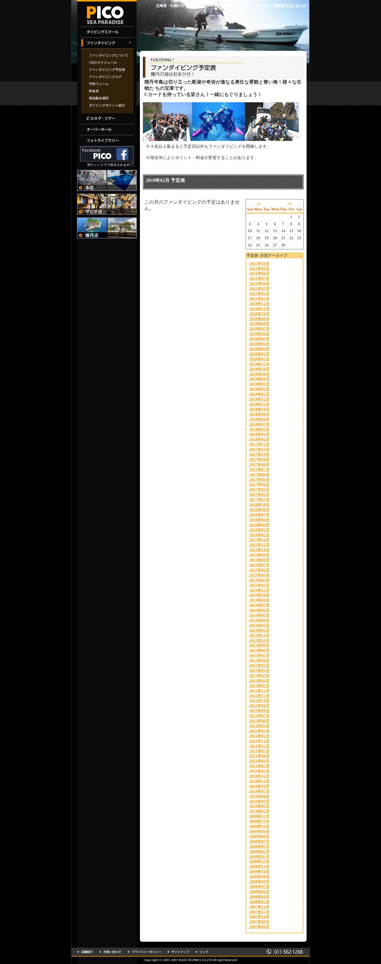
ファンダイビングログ (105, 76)
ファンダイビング (107, 43)
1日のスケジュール (103, 62)
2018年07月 (259, 424)
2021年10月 (259, 263)
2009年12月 (259, 816)
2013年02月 (259, 680)
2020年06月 (259, 333)
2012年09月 (259, 705)
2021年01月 (259, 298)
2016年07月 (259, 514)
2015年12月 (259, 539)
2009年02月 (259, 851)
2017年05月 (259, 479)
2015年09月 (259, 555)
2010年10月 (259, 786)
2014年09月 (259, 600)
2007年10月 (259, 916)
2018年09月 (259, 414)
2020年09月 (259, 319)
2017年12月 (259, 444)
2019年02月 (259, 389)
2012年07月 (259, 715)
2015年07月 (259, 565)
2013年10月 (259, 640)
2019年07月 (259, 384)
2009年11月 (259, 821)
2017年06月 (259, 474)
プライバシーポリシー (145, 952)
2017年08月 (259, 464)
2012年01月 (259, 736)
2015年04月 (259, 575)
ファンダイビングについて (108, 55)
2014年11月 (259, 590)
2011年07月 (259, 751)
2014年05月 (259, 615)
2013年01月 (259, 685)
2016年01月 (259, 535)
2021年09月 (259, 268)
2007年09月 (259, 921)
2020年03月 (259, 349)
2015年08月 (259, 560)
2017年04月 (259, 484)
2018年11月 (259, 404)
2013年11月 (259, 635)
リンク (202, 952)
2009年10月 (259, 826)
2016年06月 (259, 520)
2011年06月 (259, 756)
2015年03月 (259, 580)
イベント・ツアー (107, 118)
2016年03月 (259, 525)
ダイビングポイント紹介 (107, 105)
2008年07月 (259, 886)
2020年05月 (259, 338)
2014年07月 (259, 605)
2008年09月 (259, 876)
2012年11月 (259, 695)
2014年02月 (259, 625)
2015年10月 (259, 550)
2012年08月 (259, 710)
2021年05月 (259, 288)
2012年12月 (259, 690)
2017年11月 (259, 449)
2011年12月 (259, 741)
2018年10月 (259, 409)
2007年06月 (259, 926)
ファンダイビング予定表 (107, 69)
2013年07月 (259, 655)
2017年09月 (259, 459)
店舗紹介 (85, 952)
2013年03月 (259, 675)
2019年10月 (259, 369)
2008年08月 (259, 881)
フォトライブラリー (107, 140)
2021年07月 (259, 278)
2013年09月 (259, 645)
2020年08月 (259, 323)
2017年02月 (259, 494)
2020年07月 (259, 328)
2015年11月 (259, 544)
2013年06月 (259, 660)
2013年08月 (259, 650)
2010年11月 (259, 781)
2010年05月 (259, 801)
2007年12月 (259, 907)
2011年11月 (259, 746)
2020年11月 (259, 308)
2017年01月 (259, 499)
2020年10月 (259, 314)
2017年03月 (259, 489)
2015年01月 (259, 585)
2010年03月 (259, 806)
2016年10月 (259, 504)
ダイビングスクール (107, 32)
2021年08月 (259, 273)
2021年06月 (259, 283)
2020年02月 (259, 354)
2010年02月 (259, 811)
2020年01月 (259, 359)
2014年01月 (259, 630)
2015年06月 (259, 570)
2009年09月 (259, 831)
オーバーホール (107, 129)
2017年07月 (259, 469)
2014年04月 (259, 620)
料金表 (94, 91)
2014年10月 (259, 595)
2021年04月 (259, 293)
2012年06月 (259, 720)
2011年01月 (259, 771)
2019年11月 (259, 364)
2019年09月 (259, 374)
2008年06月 (259, 891)
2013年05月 (259, 665)
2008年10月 (259, 871)
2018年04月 (259, 434)
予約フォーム (99, 84)
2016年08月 (259, 509)
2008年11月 (259, 866)
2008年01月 (259, 901)
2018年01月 (259, 439)
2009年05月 (259, 846)
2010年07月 (259, 791)
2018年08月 (259, 419)
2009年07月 (259, 841)
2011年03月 (259, 766)
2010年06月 (259, 796)
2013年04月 (259, 670)
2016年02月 (259, 530)
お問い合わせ (110, 952)
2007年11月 (259, 912)
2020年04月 (259, 344)
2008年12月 (259, 861)
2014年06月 (259, 610)
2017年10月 (259, 454)
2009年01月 (259, 856)
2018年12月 (259, 399)
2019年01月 (259, 394)
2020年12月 (259, 303)
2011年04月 (259, 761)
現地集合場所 (99, 98)
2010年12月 (259, 776)
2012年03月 (259, 731)
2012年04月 (259, 726)
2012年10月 (259, 700)
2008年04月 (259, 896)
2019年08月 (259, 379)
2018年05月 (259, 429)
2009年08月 (259, 836)
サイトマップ (179, 952)
